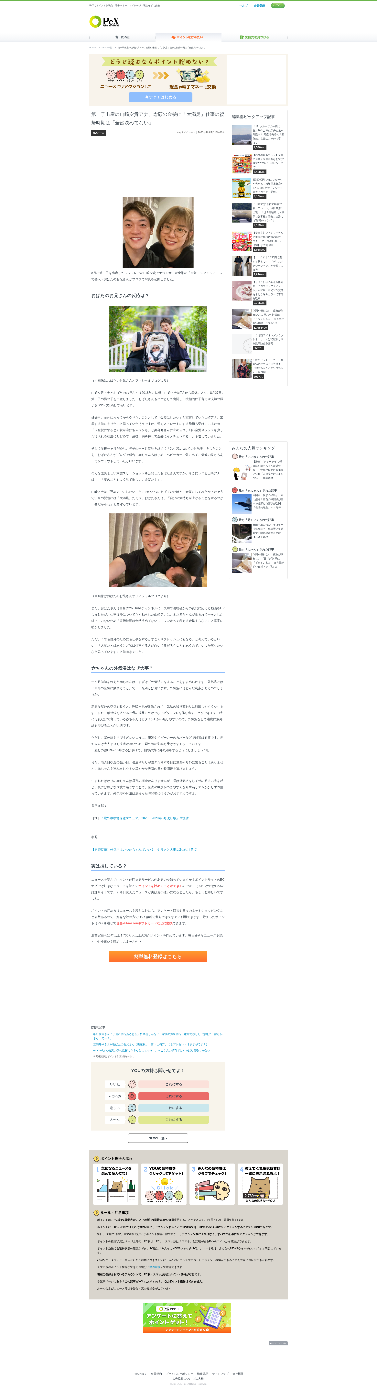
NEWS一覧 (107, 47)
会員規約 (156, 1373)
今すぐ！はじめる (160, 97)
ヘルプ (244, 5)
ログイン (278, 5)
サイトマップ (220, 1373)
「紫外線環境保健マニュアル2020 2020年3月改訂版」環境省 (145, 818)
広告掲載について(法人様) (188, 1378)
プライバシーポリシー (179, 1373)
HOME (122, 37)
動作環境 (154, 1267)
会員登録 (259, 5)
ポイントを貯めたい (189, 37)
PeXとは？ (140, 1373)
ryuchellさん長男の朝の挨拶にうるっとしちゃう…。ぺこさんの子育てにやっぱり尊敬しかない (151, 1050)
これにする (174, 1084)
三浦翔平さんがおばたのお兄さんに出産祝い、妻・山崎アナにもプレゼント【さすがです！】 (151, 1044)
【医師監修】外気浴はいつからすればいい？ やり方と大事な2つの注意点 (144, 849)
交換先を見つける (254, 37)
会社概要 (237, 1373)
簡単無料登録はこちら (158, 956)
